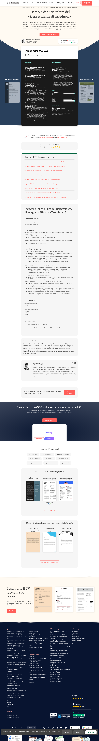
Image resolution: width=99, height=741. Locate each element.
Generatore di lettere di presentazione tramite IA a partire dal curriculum (16, 694)
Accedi (77, 2)
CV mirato (9, 671)
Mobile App (9, 713)
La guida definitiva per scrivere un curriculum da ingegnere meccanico (45, 184)
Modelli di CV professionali (35, 667)
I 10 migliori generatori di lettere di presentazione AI (59, 644)
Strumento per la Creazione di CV (15, 631)
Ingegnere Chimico (35, 458)
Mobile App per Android (13, 717)
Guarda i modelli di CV (49, 510)
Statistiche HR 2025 (55, 672)
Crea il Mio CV (87, 3)
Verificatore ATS (60, 3)
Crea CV (11, 611)
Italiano (31, 727)
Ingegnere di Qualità (63, 458)
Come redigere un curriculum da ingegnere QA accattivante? (42, 192)
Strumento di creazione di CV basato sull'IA (16, 640)
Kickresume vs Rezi (55, 676)
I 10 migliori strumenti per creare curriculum (58, 637)
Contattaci (75, 633)
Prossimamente (10, 704)
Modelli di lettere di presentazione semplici (37, 678)
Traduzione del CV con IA (13, 653)
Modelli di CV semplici (34, 665)
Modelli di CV (32, 656)
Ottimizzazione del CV (12, 676)
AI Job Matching (11, 700)
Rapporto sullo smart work (35, 647)
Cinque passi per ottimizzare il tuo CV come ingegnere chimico (43, 170)
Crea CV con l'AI (49, 420)
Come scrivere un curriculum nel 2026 (60, 669)
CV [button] (32, 2)
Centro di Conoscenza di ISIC (57, 634)
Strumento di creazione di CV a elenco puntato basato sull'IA (16, 656)
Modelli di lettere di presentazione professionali (37, 681)
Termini (74, 635)
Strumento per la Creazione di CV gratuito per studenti (15, 687)
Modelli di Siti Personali (35, 660)
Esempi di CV (32, 633)
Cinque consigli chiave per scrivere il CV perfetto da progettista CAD (45, 166)
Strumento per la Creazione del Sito (16, 635)
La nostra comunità (33, 649)
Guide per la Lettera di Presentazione (38, 638)
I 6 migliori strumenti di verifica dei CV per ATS (60, 647)
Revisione (9, 702)
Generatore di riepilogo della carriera (16, 662)
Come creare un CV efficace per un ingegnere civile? (40, 175)
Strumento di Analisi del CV (14, 666)
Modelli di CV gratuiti (34, 663)
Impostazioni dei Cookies (78, 638)
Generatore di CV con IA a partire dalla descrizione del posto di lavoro (16, 673)
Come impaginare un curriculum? (59, 671)
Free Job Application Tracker (14, 699)
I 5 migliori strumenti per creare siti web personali (59, 650)
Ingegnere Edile (65, 463)
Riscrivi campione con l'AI (49, 34)
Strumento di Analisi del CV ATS (15, 667)
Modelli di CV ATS (33, 662)
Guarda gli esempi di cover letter (49, 562)
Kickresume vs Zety (55, 674)
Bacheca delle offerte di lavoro (14, 697)
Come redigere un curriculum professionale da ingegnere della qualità (45, 197)
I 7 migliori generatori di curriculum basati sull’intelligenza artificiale (59, 640)
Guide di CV (32, 636)
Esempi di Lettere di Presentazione (37, 635)
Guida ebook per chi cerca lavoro (37, 642)
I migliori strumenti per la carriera (59, 664)
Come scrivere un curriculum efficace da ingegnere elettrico (42, 179)
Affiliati (74, 642)
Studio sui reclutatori (55, 681)
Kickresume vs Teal (55, 679)
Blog (30, 650)
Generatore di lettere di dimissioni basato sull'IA (15, 647)
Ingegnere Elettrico (47, 454)
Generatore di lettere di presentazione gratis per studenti (16, 691)
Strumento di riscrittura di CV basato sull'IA (16, 651)
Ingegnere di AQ (48, 458)
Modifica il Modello (70, 392)
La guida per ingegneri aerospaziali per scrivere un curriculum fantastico (46, 161)
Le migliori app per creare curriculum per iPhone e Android (60, 659)
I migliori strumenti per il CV (57, 662)
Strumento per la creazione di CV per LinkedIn (16, 637)
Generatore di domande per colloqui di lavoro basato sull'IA (17, 682)
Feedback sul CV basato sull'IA (14, 678)
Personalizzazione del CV (13, 669)
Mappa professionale (12, 680)
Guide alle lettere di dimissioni (36, 640)
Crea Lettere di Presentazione (14, 633)
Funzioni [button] (24, 2)
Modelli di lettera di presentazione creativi (37, 675)
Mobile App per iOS (12, 715)
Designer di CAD (33, 454)
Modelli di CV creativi (34, 669)
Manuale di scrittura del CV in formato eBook (38, 644)
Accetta (91, 732)
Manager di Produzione (34, 463)
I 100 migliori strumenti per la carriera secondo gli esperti (60, 666)
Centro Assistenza (33, 631)
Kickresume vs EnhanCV (56, 678)
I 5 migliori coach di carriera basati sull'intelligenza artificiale (59, 654)
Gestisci (78, 732)
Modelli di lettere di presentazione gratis (37, 671)
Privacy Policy (75, 636)
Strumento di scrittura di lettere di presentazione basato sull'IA (15, 644)
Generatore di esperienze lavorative (16, 664)
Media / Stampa (76, 640)
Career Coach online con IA (13, 685)
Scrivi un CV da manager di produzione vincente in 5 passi (42, 188)
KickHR (8, 706)
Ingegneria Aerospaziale (63, 454)
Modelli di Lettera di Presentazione (37, 658)
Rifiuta (67, 732)
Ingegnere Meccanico (51, 463)
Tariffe (70, 2)
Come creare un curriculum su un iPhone (58, 632)
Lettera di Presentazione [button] (44, 2)
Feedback (74, 643)
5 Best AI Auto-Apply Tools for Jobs (59, 657)
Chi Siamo (75, 631)
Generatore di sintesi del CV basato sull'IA (16, 659)
